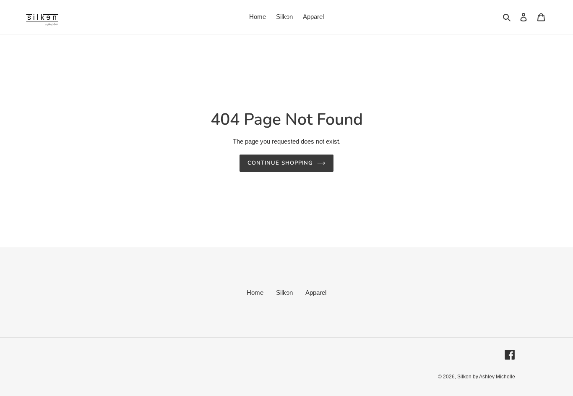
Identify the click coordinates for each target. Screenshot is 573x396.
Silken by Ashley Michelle (486, 377)
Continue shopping (280, 163)
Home (255, 292)
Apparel (315, 292)
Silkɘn (284, 292)
